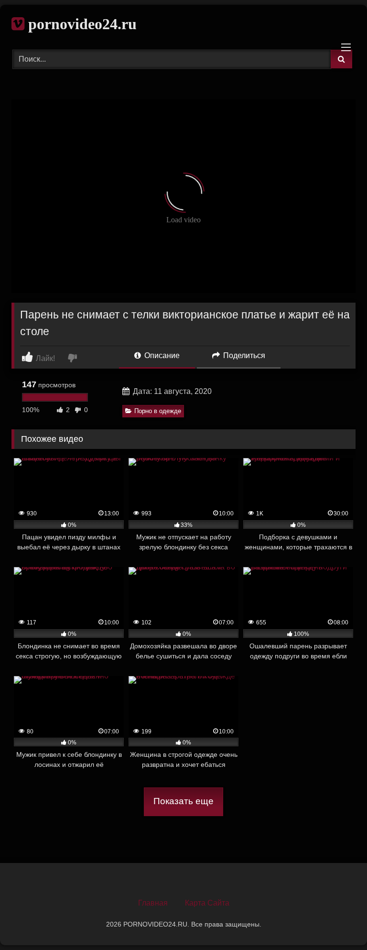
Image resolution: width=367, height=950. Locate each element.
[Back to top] (337, 921)
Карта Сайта (207, 903)
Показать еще (183, 801)
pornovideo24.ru (80, 24)
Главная (153, 903)
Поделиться (243, 355)
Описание (161, 355)
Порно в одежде (157, 411)
